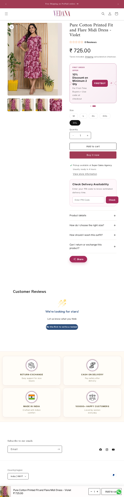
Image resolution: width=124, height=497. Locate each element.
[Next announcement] (118, 4)
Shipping (89, 57)
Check (112, 200)
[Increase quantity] (97, 491)
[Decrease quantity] (91, 491)
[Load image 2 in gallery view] (28, 105)
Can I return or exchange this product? (86, 246)
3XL (75, 122)
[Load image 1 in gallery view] (14, 105)
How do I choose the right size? (87, 225)
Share (80, 259)
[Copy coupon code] (111, 83)
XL (95, 116)
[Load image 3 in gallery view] (42, 105)
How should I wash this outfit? (86, 235)
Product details (78, 215)
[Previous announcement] (6, 4)
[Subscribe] (58, 449)
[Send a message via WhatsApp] (118, 491)
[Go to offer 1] (90, 106)
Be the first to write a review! (62, 326)
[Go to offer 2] (94, 106)
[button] (6, 13)
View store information (85, 174)
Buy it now (93, 155)
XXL (107, 116)
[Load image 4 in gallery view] (56, 105)
